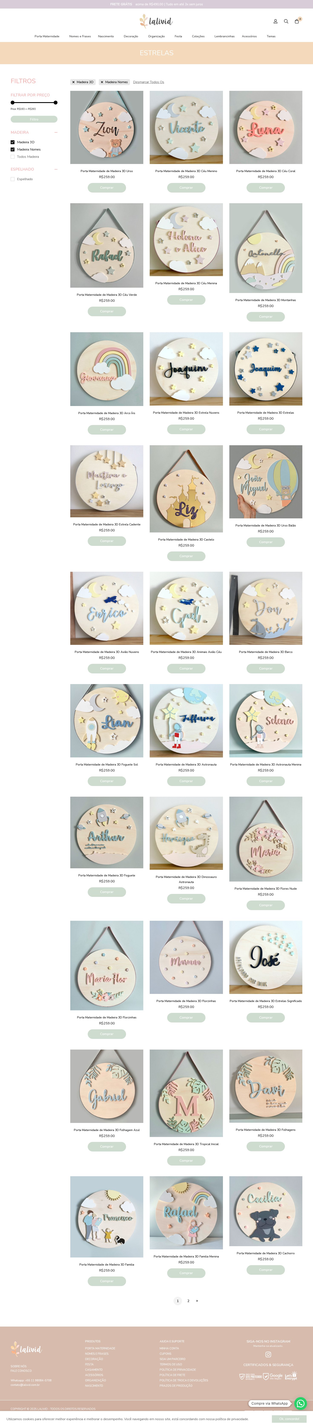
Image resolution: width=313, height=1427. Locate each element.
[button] (300, 1403)
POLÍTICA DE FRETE (172, 1375)
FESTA (89, 1364)
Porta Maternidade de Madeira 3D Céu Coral (265, 171)
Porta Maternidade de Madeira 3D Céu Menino (186, 171)
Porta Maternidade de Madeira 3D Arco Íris (106, 413)
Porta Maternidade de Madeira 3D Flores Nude (266, 889)
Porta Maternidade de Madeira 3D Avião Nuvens (107, 652)
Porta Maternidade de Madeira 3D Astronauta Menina (265, 765)
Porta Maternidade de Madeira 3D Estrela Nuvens (186, 413)
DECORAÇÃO (94, 1359)
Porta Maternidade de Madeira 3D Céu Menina (186, 283)
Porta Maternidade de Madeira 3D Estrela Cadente (107, 524)
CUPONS (165, 1354)
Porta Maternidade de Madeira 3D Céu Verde (107, 295)
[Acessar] (275, 21)
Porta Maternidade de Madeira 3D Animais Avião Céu (186, 652)
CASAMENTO (94, 1370)
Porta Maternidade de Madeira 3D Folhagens (266, 1130)
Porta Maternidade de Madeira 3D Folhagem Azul (107, 1130)
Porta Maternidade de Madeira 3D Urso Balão (265, 526)
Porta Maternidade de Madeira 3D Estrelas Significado (266, 1001)
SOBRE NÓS (19, 1366)
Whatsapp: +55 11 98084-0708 (31, 1380)
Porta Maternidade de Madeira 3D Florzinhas (106, 1017)
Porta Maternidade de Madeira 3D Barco (266, 652)
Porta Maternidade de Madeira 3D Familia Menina (186, 1256)
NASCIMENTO (94, 1386)
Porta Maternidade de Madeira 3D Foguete (106, 875)
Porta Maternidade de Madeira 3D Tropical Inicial (186, 1144)
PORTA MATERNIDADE (100, 1348)
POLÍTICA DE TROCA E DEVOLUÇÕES (184, 1380)
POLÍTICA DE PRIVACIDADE (178, 1370)
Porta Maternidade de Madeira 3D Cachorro (266, 1253)
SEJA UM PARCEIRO (172, 1359)
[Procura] (286, 21)
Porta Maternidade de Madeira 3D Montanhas (265, 300)
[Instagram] (268, 1354)
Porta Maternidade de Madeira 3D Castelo (186, 540)
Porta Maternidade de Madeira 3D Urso (107, 171)
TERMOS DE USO (171, 1364)
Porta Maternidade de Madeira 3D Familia (106, 1265)
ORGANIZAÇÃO (95, 1380)
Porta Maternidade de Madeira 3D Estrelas (265, 413)
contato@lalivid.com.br (25, 1385)
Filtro (34, 119)
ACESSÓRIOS (94, 1375)
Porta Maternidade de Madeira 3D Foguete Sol (107, 765)
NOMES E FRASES (97, 1354)
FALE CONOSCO (21, 1371)
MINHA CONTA (169, 1348)
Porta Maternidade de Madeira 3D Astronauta (186, 765)
